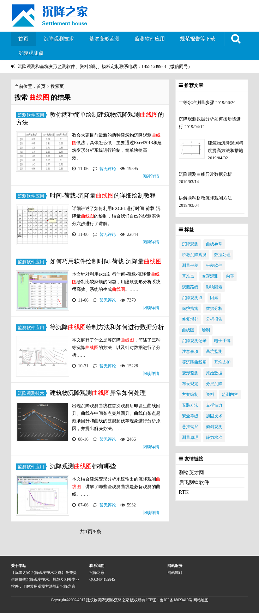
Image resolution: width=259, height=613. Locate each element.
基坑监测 (214, 351)
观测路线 (190, 287)
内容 (230, 276)
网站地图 (200, 600)
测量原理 (190, 437)
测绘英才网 (191, 472)
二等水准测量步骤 (197, 102)
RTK (184, 492)
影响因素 (214, 287)
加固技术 (214, 416)
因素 (214, 298)
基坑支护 (222, 362)
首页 (23, 38)
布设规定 (190, 384)
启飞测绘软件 (194, 482)
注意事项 (190, 351)
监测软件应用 (150, 38)
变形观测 (210, 276)
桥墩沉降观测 (194, 255)
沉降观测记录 (194, 341)
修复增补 (190, 319)
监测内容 (230, 394)
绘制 (206, 330)
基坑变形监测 (104, 38)
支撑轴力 (214, 405)
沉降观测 (190, 244)
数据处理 (222, 255)
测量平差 (190, 265)
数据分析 (214, 308)
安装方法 (190, 405)
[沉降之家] (50, 23)
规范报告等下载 (197, 38)
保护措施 (190, 308)
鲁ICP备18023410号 (176, 600)
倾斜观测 (214, 427)
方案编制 (190, 394)
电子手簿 (222, 341)
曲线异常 (214, 244)
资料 (210, 394)
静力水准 (214, 437)
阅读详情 (151, 176)
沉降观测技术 (59, 38)
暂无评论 (107, 168)
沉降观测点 (31, 53)
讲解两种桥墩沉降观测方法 (205, 197)
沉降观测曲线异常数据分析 (205, 174)
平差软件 (214, 265)
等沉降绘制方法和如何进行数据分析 (107, 327)
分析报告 (214, 319)
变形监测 (190, 373)
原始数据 (214, 373)
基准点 (188, 276)
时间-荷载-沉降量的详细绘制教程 (103, 195)
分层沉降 (214, 384)
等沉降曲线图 (194, 362)
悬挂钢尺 (190, 427)
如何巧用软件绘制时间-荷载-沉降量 (106, 261)
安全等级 (190, 416)
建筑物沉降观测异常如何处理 (98, 392)
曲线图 (188, 330)
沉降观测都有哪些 (83, 466)
